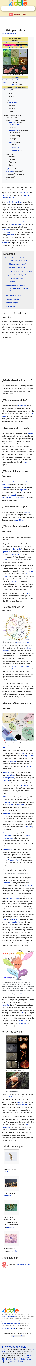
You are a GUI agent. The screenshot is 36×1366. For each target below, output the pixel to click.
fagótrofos (23, 489)
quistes (27, 593)
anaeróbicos (18, 520)
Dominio (4, 80)
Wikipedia (29, 1355)
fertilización (30, 573)
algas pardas (23, 669)
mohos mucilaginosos (9, 669)
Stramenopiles (14, 131)
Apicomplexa (23, 785)
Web (11, 14)
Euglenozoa (13, 102)
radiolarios (10, 805)
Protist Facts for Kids (23, 1264)
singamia (7, 576)
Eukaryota (15, 80)
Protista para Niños (8, 1328)
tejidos (30, 433)
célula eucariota (13, 898)
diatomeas (21, 753)
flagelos (29, 766)
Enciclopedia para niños (9, 33)
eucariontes (6, 883)
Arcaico (10, 45)
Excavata (7, 90)
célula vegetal (23, 994)
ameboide (6, 802)
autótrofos (5, 229)
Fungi (18, 860)
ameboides (7, 835)
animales (25, 195)
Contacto (21, 1361)
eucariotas (5, 195)
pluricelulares (16, 224)
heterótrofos (6, 232)
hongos (11, 197)
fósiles (11, 1097)
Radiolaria (15, 150)
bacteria (14, 919)
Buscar (32, 8)
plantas (4, 197)
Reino (4, 82)
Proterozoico (19, 45)
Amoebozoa (10, 171)
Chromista (5, 243)
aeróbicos (27, 512)
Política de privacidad (8, 1361)
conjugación (14, 581)
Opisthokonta (8, 849)
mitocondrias (22, 1020)
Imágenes (17, 14)
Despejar (28, 8)
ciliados (6, 780)
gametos (30, 571)
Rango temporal (11, 43)
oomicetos (13, 761)
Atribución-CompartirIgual (11, 1323)
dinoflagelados (8, 778)
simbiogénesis (14, 922)
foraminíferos (20, 805)
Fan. (26, 45)
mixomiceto (7, 1196)
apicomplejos (6, 497)
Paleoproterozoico (11, 47)
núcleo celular (24, 192)
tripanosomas (20, 497)
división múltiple (16, 554)
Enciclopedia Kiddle (9, 1316)
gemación (6, 552)
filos (16, 87)
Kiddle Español (6, 1359)
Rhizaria (12, 142)
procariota (28, 885)
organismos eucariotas (22, 642)
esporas (6, 559)
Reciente (21, 47)
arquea (4, 919)
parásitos (14, 495)
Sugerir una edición (18, 1336)
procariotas (6, 1005)
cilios (26, 462)
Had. (4, 45)
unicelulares (23, 222)
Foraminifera (16, 147)
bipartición (17, 549)
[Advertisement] (18, 22)
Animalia (11, 860)
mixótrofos (10, 235)
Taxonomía (15, 77)
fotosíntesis (27, 482)
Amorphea (7, 169)
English (24, 14)
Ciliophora (15, 124)
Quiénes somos (26, 1359)
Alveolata (12, 122)
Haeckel (15, 84)
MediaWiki (27, 1357)
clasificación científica (13, 202)
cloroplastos (11, 775)
